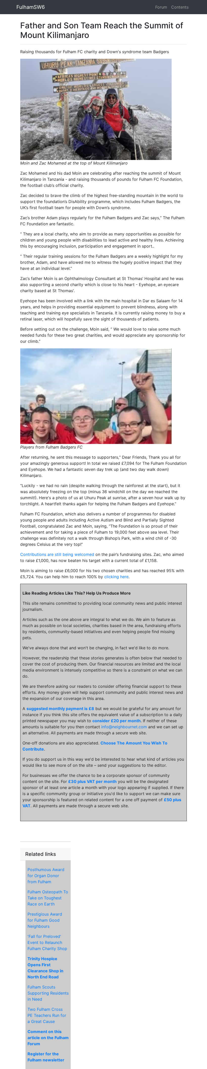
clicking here (116, 576)
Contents (180, 7)
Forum (161, 7)
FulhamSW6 (30, 7)
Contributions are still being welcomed (57, 554)
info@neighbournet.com (124, 726)
